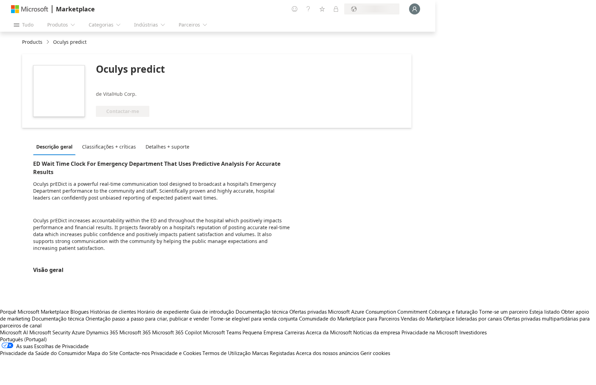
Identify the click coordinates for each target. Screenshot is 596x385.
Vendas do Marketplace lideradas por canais (451, 318)
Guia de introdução (212, 311)
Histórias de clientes (113, 311)
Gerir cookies (375, 352)
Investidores (473, 332)
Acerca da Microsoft (329, 332)
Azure (78, 332)
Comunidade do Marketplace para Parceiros (349, 318)
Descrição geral (54, 146)
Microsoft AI (14, 332)
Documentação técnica (262, 311)
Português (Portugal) (23, 339)
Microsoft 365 (135, 332)
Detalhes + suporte (167, 146)
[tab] (56, 146)
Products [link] (32, 42)
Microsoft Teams (222, 332)
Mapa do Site (102, 352)
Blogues (79, 311)
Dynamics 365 (102, 332)
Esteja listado (544, 311)
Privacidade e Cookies (176, 352)
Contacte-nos (134, 352)
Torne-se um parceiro (503, 311)
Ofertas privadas (308, 311)
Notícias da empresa (376, 332)
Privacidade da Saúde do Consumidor (43, 352)
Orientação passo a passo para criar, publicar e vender (147, 318)
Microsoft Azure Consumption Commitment (378, 311)
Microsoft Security (49, 332)
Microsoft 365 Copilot (177, 332)
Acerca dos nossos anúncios (327, 352)
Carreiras (295, 332)
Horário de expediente (163, 311)
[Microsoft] (29, 9)
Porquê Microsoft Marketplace (34, 311)
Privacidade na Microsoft (429, 332)
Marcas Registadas (273, 352)
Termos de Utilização (226, 352)
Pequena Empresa (262, 332)
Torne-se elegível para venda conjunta (254, 318)
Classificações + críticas (109, 146)
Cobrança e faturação (453, 311)
